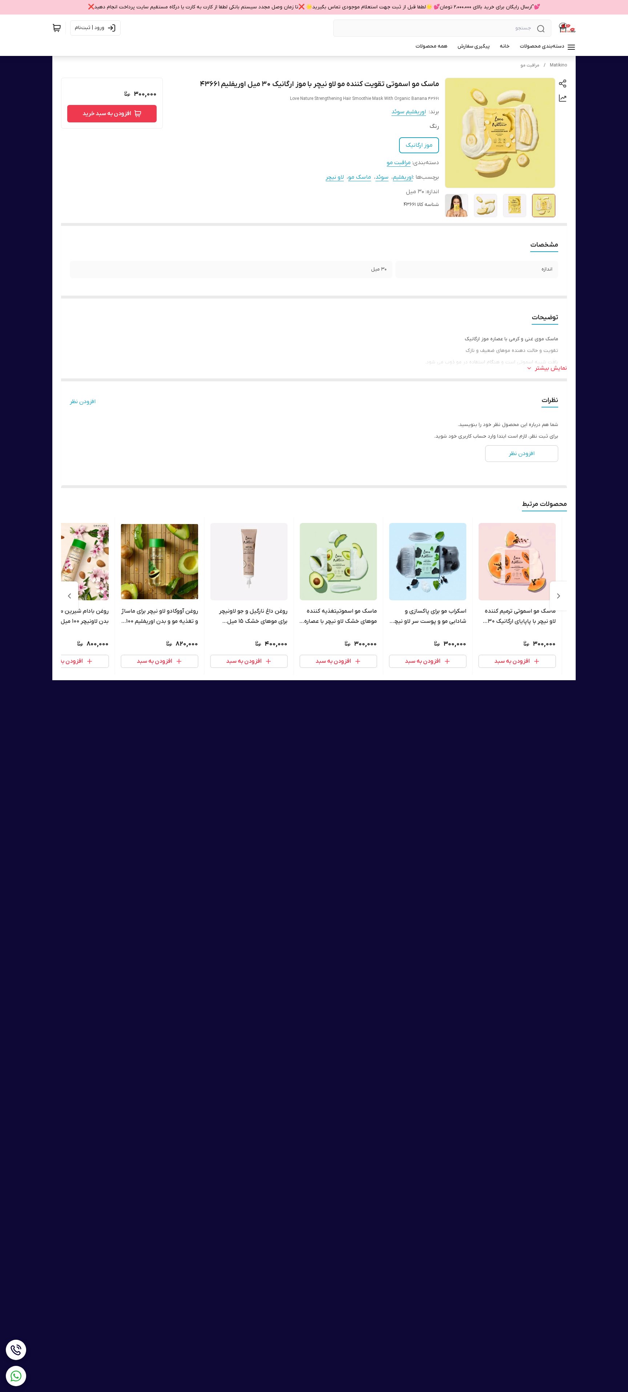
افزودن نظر (83, 401)
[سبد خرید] (56, 28)
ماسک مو (359, 177)
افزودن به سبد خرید (106, 113)
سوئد (382, 177)
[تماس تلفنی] (16, 1350)
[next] (69, 595)
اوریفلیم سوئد (408, 111)
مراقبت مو (529, 65)
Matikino (558, 65)
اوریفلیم (403, 177)
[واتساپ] (16, 1376)
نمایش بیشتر (551, 368)
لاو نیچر (335, 177)
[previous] (558, 595)
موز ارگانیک (419, 145)
